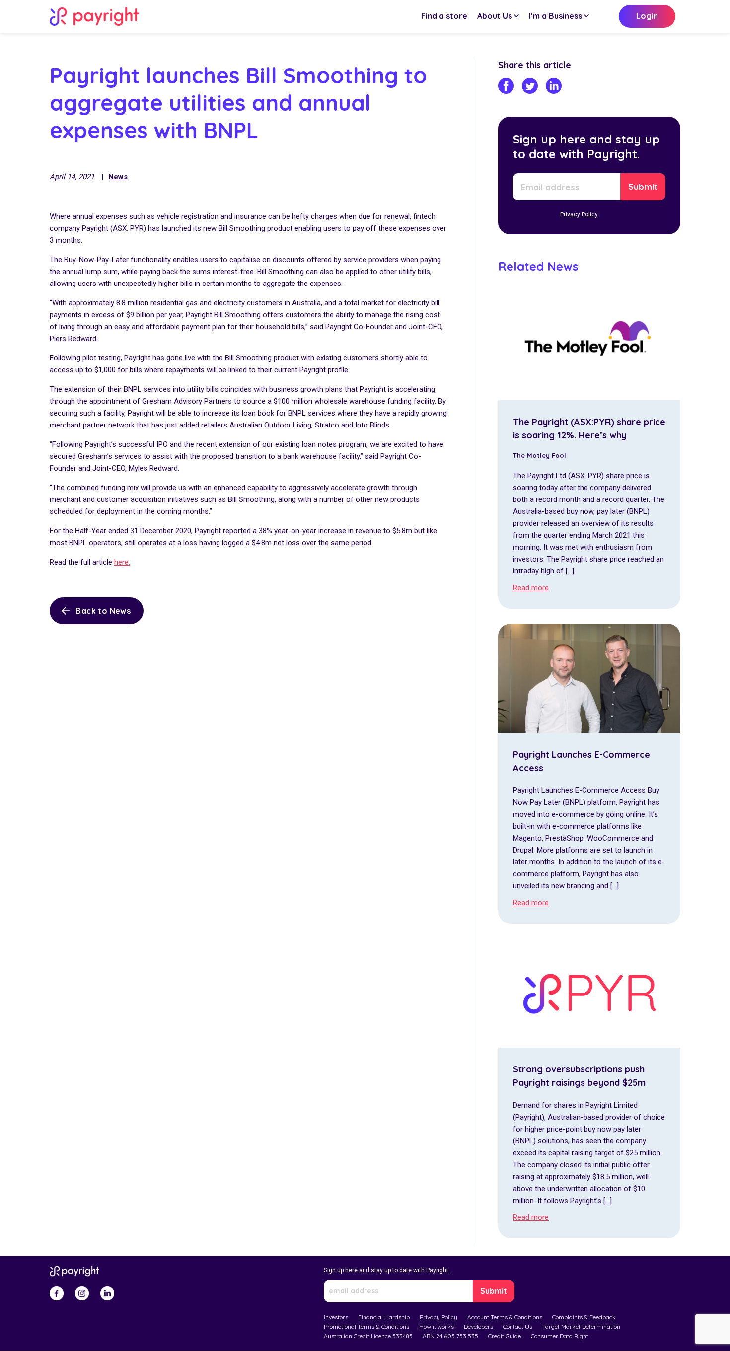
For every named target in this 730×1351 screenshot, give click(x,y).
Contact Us (517, 1326)
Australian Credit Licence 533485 (368, 1336)
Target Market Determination (581, 1326)
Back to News (103, 611)
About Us (494, 16)
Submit (642, 186)
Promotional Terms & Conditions (366, 1326)
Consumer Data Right (559, 1336)
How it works (436, 1326)
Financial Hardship (384, 1317)
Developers (478, 1326)
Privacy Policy (579, 214)
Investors (336, 1317)
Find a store (444, 16)
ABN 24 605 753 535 (450, 1336)
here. (122, 562)
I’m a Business (555, 16)
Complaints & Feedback (584, 1317)
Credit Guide (504, 1336)
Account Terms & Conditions (504, 1317)
